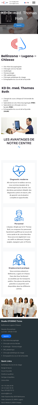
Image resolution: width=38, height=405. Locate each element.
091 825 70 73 (9, 390)
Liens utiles (5, 380)
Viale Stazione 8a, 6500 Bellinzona (13, 396)
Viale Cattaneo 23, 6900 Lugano (12, 399)
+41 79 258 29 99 (13, 2)
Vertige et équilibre (7, 377)
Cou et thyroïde (6, 371)
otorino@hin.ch (6, 393)
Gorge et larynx (6, 368)
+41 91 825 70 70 (14, 3)
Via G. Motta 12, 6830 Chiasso (11, 402)
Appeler (6, 336)
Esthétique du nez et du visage (11, 365)
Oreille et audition (7, 374)
